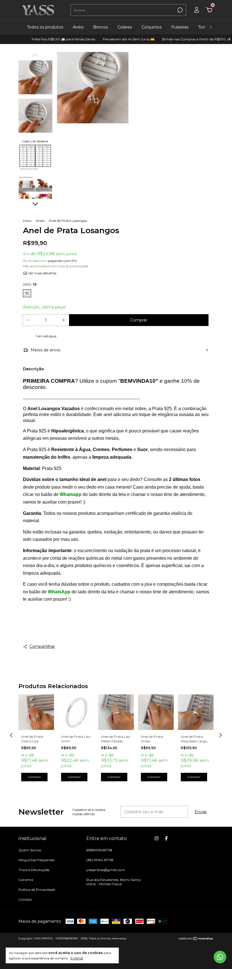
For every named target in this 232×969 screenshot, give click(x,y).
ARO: (29, 284)
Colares (124, 27)
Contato (25, 899)
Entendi (76, 958)
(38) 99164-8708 (99, 860)
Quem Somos (29, 850)
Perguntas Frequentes (36, 860)
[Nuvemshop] (196, 939)
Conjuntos (151, 27)
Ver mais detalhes (41, 273)
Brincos (100, 27)
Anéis (78, 27)
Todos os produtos (45, 27)
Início (27, 220)
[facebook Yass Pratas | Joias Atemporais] (166, 838)
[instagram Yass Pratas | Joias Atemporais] (156, 838)
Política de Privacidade (36, 889)
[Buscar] (179, 10)
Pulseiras (179, 27)
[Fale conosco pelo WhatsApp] (220, 957)
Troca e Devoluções (33, 870)
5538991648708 (99, 850)
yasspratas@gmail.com (105, 870)
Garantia (25, 880)
